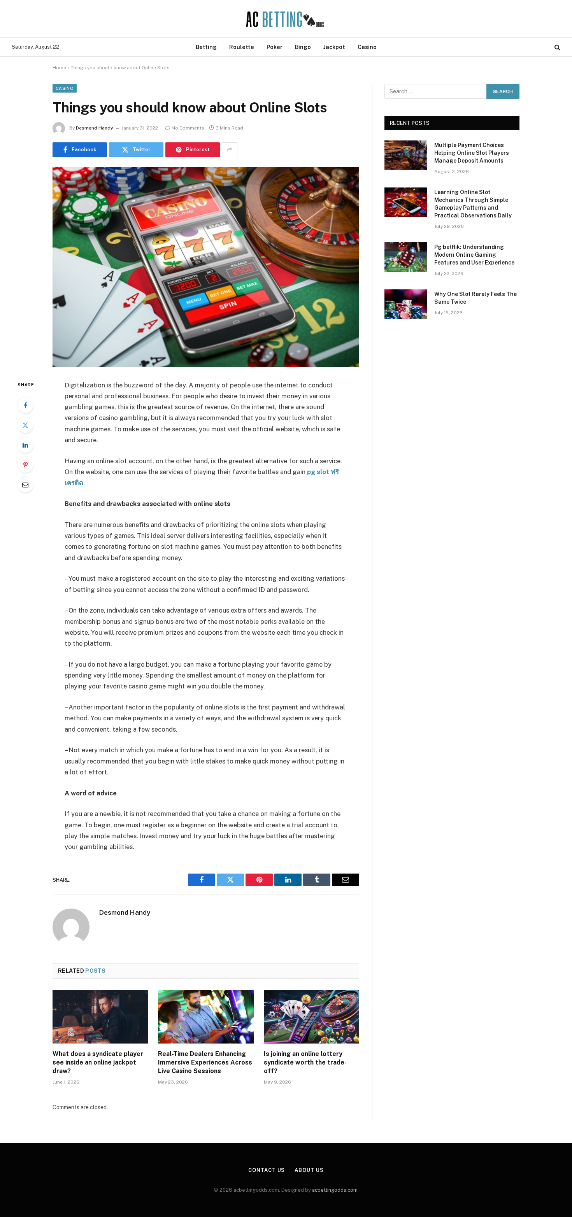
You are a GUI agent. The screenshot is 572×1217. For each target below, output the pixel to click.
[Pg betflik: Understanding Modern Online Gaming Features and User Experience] (405, 257)
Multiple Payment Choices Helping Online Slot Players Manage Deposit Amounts (471, 153)
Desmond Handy (94, 128)
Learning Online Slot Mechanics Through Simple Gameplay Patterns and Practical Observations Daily (473, 204)
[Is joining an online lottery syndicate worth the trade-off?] (311, 1017)
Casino (367, 47)
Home (59, 67)
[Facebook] (25, 405)
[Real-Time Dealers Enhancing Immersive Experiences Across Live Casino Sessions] (205, 1017)
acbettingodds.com (335, 1190)
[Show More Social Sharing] (229, 149)
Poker (274, 47)
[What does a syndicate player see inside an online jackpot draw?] (100, 1017)
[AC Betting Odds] (286, 18)
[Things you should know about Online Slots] (206, 267)
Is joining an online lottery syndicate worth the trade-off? (305, 1062)
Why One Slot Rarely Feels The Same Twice (475, 298)
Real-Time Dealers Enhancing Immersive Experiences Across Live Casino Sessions (205, 1062)
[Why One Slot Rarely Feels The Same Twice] (405, 304)
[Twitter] (25, 425)
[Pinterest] (25, 465)
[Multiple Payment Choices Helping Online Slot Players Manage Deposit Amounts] (405, 155)
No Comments (188, 128)
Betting (206, 47)
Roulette (241, 47)
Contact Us (266, 1170)
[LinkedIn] (25, 445)
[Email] (25, 484)
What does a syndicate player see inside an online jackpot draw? (98, 1062)
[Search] (556, 47)
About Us (309, 1170)
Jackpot (334, 47)
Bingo (303, 47)
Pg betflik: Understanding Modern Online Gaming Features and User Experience (474, 255)
